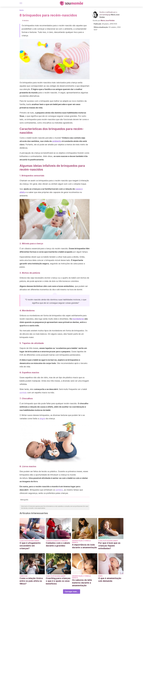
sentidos (59, 490)
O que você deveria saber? (29, 540)
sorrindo (23, 392)
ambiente (56, 141)
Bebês (22, 10)
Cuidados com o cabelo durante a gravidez (58, 544)
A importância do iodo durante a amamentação (84, 546)
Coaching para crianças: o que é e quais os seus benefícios (58, 581)
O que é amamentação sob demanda (109, 579)
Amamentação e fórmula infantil (81, 541)
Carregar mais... (71, 591)
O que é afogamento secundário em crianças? (30, 546)
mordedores (78, 319)
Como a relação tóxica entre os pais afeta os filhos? (31, 581)
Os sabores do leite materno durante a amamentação (82, 583)
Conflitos (23, 576)
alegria (42, 418)
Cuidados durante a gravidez (57, 540)
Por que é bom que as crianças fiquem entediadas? (109, 546)
